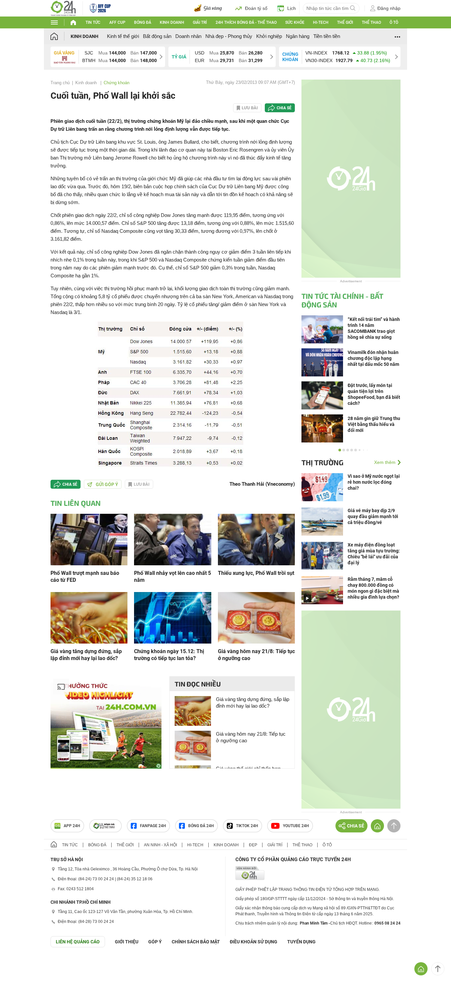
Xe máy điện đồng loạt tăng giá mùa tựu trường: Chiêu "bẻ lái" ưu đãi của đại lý (374, 553)
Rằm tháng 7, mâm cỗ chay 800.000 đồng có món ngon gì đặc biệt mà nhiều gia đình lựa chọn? (373, 588)
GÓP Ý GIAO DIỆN (19, 963)
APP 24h (72, 826)
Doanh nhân (188, 36)
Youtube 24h (296, 826)
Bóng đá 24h (201, 826)
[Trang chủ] (61, 36)
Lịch (291, 8)
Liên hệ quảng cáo (78, 941)
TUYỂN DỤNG (301, 941)
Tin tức (93, 22)
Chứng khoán (116, 82)
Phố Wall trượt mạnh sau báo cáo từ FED (85, 576)
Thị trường (322, 462)
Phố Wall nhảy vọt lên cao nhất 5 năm (172, 576)
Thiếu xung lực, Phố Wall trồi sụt (256, 573)
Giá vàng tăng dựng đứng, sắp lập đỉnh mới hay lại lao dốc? (86, 654)
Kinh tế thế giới (123, 36)
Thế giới (345, 22)
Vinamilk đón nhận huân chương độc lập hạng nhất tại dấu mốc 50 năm (373, 358)
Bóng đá (142, 22)
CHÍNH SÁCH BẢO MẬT (196, 941)
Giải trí (200, 22)
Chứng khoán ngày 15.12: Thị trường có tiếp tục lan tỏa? (169, 654)
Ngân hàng (297, 36)
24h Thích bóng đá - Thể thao (246, 22)
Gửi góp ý (107, 484)
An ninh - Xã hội (160, 845)
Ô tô (394, 22)
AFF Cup (117, 22)
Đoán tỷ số (256, 8)
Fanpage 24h (153, 826)
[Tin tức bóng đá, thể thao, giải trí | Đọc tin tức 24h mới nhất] (63, 8)
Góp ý (155, 941)
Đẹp (253, 845)
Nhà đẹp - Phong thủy (228, 36)
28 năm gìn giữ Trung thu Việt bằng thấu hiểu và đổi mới (374, 424)
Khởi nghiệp (269, 36)
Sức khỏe (294, 22)
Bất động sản (157, 36)
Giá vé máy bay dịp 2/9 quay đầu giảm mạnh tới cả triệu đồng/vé (373, 516)
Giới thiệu (126, 941)
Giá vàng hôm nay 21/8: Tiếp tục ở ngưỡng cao (256, 654)
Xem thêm (385, 462)
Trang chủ (60, 82)
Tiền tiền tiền (326, 36)
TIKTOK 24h (247, 826)
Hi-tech (321, 22)
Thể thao (371, 22)
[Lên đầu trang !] (437, 968)
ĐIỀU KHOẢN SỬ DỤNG (253, 941)
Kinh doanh (172, 22)
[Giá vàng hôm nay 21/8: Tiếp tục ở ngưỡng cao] (256, 617)
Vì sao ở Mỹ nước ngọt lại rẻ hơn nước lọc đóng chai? (374, 482)
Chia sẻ (284, 108)
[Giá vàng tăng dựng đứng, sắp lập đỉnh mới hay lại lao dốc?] (89, 617)
